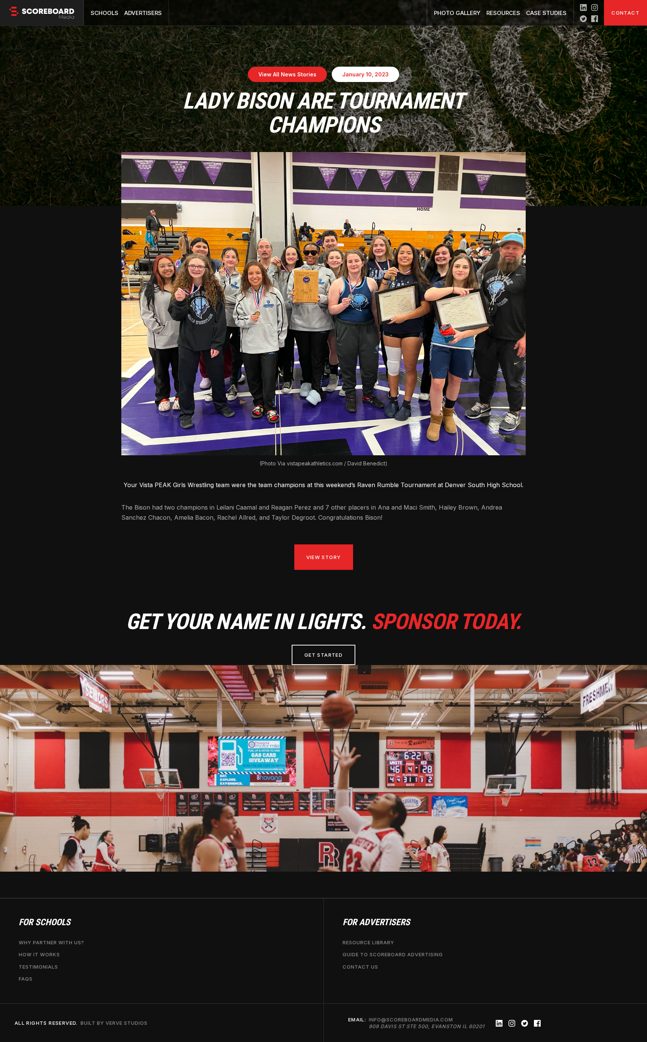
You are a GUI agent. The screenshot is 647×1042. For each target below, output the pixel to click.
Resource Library (368, 942)
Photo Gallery (457, 12)
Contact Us (360, 967)
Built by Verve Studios (114, 1023)
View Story (323, 557)
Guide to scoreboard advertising (393, 955)
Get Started (323, 655)
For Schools (44, 922)
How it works (39, 955)
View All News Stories (287, 74)
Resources (503, 12)
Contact (625, 13)
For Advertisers (376, 922)
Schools (104, 12)
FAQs (26, 979)
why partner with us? (51, 942)
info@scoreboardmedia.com (427, 1023)
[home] (42, 12)
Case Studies (546, 12)
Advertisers (143, 12)
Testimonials (38, 967)
